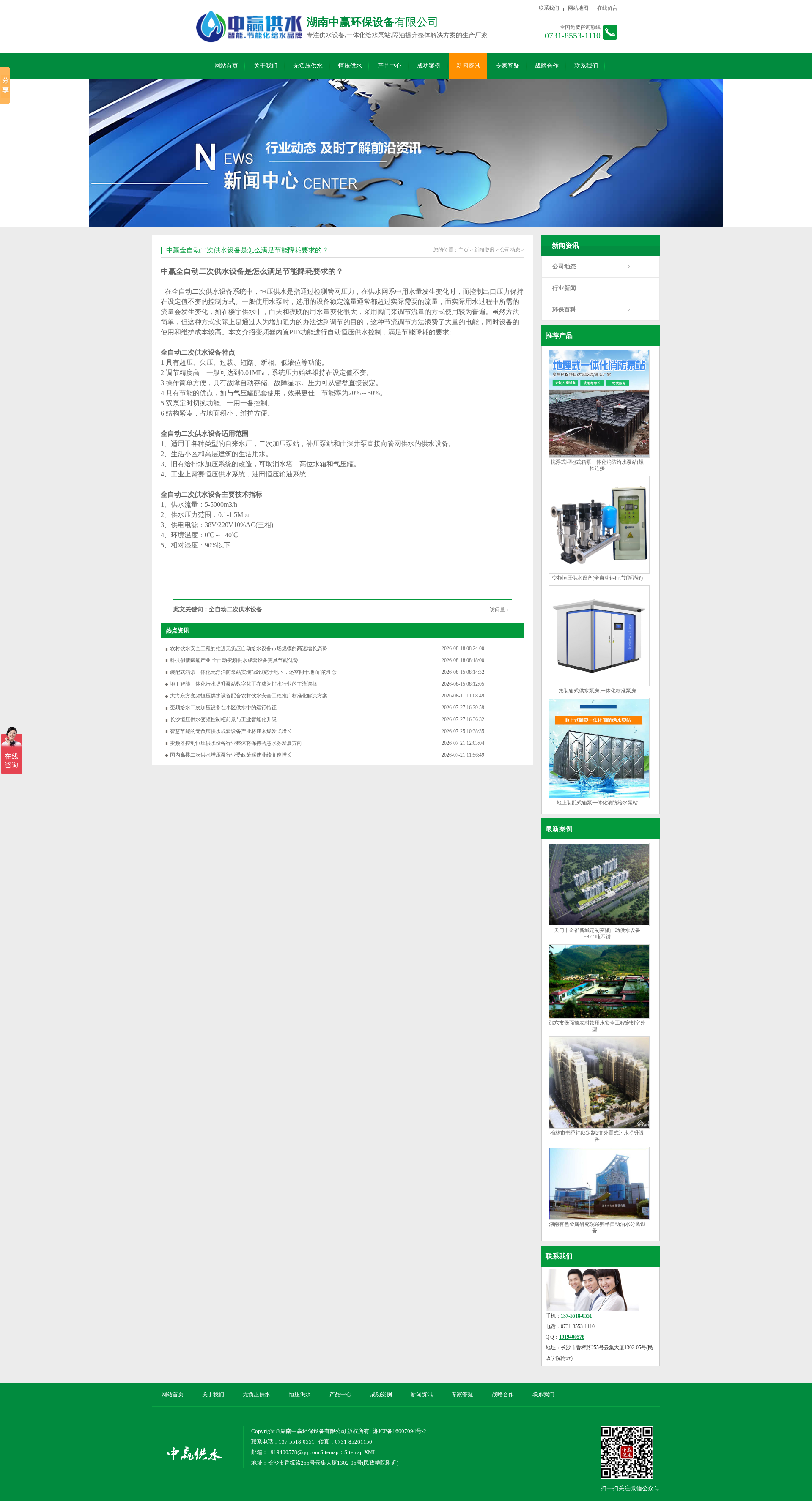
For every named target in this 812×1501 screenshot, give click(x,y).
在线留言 (607, 8)
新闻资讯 (468, 66)
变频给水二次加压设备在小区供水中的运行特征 (223, 708)
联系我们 (549, 8)
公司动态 (564, 266)
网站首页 (226, 66)
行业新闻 (564, 288)
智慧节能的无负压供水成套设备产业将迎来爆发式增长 (231, 731)
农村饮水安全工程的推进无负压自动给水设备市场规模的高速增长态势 (248, 648)
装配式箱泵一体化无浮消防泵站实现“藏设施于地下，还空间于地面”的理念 (253, 672)
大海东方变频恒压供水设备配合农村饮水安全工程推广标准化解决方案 (248, 696)
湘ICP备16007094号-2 (399, 1431)
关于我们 (265, 66)
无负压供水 (308, 66)
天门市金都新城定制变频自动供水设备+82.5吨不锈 (597, 933)
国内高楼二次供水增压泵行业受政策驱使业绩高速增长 (231, 755)
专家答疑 (507, 66)
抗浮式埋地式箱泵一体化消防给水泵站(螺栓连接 (597, 465)
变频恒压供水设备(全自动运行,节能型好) (597, 578)
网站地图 (578, 8)
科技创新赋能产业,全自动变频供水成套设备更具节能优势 (234, 660)
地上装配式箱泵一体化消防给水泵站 (597, 803)
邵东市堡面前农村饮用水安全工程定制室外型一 (597, 1026)
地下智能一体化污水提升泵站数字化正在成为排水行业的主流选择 (243, 684)
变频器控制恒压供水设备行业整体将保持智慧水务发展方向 (236, 743)
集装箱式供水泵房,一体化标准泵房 (597, 691)
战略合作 (547, 66)
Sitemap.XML (360, 1452)
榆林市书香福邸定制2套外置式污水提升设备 (597, 1136)
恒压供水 (350, 66)
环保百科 (564, 309)
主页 (463, 250)
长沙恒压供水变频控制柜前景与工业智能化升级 (223, 719)
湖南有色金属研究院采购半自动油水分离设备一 (597, 1227)
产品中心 (389, 66)
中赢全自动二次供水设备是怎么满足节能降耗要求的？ (247, 250)
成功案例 (429, 66)
